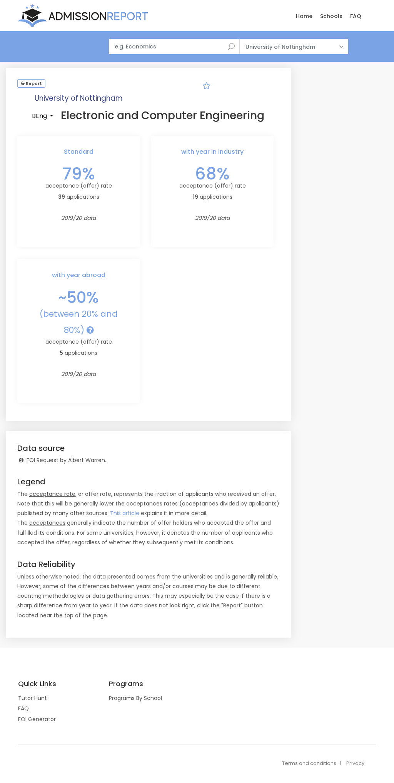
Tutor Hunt (32, 698)
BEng (40, 115)
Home (304, 16)
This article (124, 513)
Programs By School (135, 698)
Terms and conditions (309, 763)
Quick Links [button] (37, 684)
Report (33, 83)
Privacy (355, 763)
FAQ (355, 16)
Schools (331, 16)
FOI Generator (37, 719)
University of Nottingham (79, 98)
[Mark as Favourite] (206, 87)
